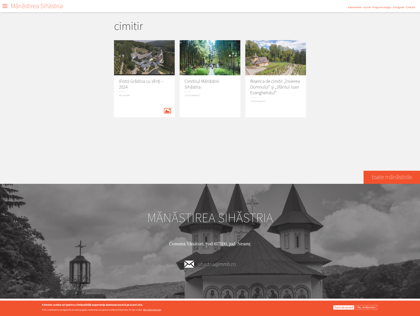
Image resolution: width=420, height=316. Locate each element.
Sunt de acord (344, 307)
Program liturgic (381, 7)
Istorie (367, 7)
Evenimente (355, 7)
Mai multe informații (152, 310)
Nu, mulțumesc (366, 307)
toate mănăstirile (392, 177)
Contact (410, 7)
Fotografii (398, 7)
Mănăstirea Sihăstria (37, 6)
